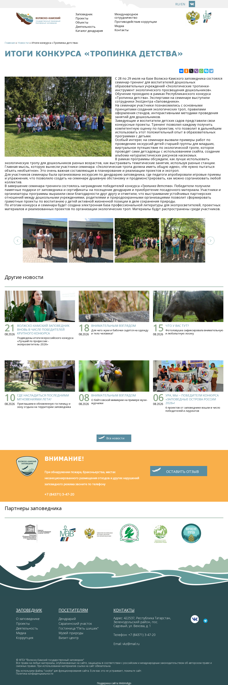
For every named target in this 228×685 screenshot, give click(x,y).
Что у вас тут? (177, 326)
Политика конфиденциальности (34, 673)
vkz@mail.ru (131, 644)
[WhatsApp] (201, 71)
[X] (191, 71)
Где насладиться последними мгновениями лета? (43, 397)
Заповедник (84, 14)
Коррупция (24, 638)
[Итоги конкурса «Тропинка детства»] (45, 240)
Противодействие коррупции (136, 22)
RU (177, 4)
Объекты (82, 22)
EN (183, 4)
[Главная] (38, 22)
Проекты (82, 18)
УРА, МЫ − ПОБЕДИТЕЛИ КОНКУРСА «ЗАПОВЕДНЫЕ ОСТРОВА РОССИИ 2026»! (192, 399)
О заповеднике (28, 619)
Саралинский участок (75, 623)
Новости (23, 42)
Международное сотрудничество (126, 16)
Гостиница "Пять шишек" (79, 628)
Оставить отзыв (182, 471)
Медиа (119, 26)
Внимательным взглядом (113, 326)
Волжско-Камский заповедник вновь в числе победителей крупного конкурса (43, 329)
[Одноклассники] (186, 71)
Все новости (115, 438)
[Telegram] (211, 71)
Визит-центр (69, 638)
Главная (10, 42)
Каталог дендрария (89, 31)
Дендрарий (67, 619)
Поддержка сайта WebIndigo (114, 683)
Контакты (121, 30)
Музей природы (71, 633)
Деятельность (85, 27)
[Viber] (196, 71)
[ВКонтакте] (181, 71)
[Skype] (206, 71)
